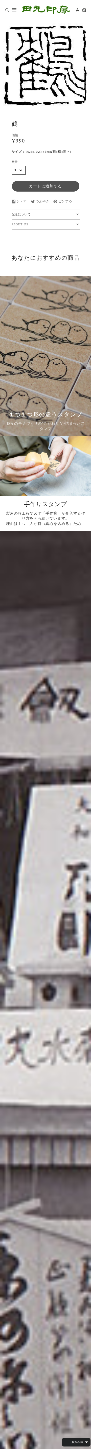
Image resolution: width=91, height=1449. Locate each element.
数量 (15, 162)
